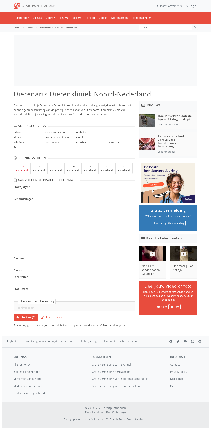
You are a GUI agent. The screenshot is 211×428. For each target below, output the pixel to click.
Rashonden (22, 18)
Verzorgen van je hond (28, 379)
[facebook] (170, 341)
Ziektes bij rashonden (27, 372)
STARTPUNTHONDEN (38, 6)
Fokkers (76, 18)
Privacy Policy (178, 372)
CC (107, 419)
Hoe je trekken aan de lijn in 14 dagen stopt (175, 117)
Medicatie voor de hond (28, 386)
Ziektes (37, 18)
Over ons (175, 386)
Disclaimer (176, 379)
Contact (175, 364)
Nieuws (63, 18)
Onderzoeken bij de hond (29, 393)
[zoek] (194, 27)
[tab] (26, 317)
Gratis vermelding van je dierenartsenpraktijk (120, 379)
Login (192, 6)
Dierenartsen (119, 18)
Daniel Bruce (126, 419)
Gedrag (50, 18)
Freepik (114, 419)
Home (16, 27)
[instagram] (192, 341)
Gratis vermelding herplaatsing (111, 372)
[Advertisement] (105, 60)
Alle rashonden (23, 364)
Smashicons (141, 419)
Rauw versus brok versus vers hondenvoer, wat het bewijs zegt (174, 141)
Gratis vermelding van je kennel (111, 364)
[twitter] (178, 341)
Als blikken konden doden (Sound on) (151, 270)
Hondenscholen (141, 18)
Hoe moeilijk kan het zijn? (183, 268)
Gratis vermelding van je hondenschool (116, 386)
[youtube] (185, 341)
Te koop (90, 18)
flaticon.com (97, 419)
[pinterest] (199, 341)
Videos (103, 18)
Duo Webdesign (116, 412)
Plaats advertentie (171, 6)
